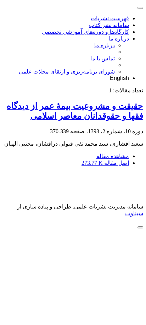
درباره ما (118, 39)
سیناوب (134, 213)
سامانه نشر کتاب (109, 25)
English (119, 78)
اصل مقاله (105, 163)
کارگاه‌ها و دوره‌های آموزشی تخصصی (85, 32)
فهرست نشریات (110, 18)
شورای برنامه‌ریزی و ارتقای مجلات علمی (67, 72)
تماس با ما (102, 58)
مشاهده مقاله (112, 156)
